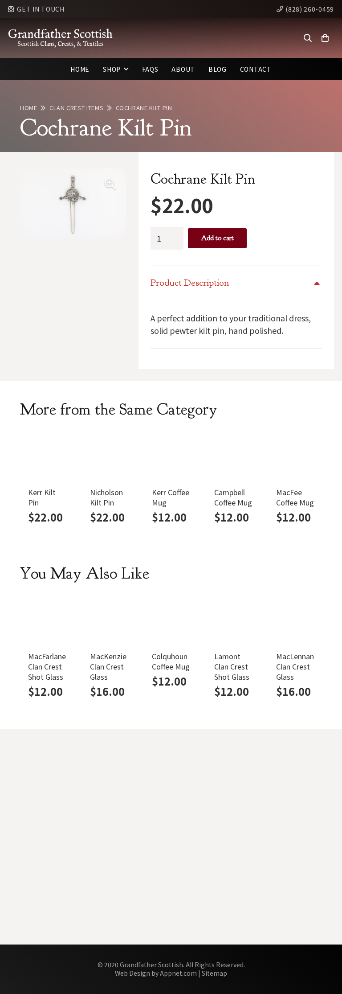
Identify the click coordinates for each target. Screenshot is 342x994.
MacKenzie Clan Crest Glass (108, 666)
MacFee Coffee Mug (295, 497)
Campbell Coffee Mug (233, 497)
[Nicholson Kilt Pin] (109, 456)
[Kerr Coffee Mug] (171, 456)
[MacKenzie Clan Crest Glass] (109, 620)
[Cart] (325, 38)
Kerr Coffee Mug (170, 497)
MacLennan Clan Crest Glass (295, 666)
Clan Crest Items (76, 107)
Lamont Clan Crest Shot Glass (231, 666)
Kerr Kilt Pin (42, 497)
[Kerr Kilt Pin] (47, 456)
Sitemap (214, 973)
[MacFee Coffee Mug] (295, 456)
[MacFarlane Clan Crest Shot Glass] (47, 620)
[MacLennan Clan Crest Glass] (295, 620)
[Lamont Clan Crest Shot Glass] (233, 620)
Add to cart (217, 238)
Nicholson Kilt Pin (106, 497)
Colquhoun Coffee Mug (171, 661)
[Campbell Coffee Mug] (233, 456)
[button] (308, 38)
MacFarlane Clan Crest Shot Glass (47, 666)
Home (28, 107)
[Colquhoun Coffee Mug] (171, 620)
